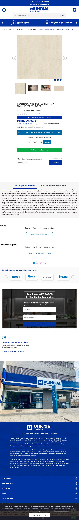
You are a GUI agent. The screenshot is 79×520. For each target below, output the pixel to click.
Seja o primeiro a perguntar (39, 253)
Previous (2, 22)
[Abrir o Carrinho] (75, 10)
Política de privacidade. (61, 511)
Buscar (63, 15)
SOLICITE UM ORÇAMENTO (40, 4)
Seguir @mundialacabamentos (14, 351)
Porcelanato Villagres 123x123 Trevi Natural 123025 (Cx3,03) (56, 29)
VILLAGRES (26, 111)
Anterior (6, 276)
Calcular (47, 142)
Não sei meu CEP (56, 158)
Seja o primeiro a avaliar (39, 234)
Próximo (72, 276)
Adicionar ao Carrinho (39, 150)
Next (76, 22)
